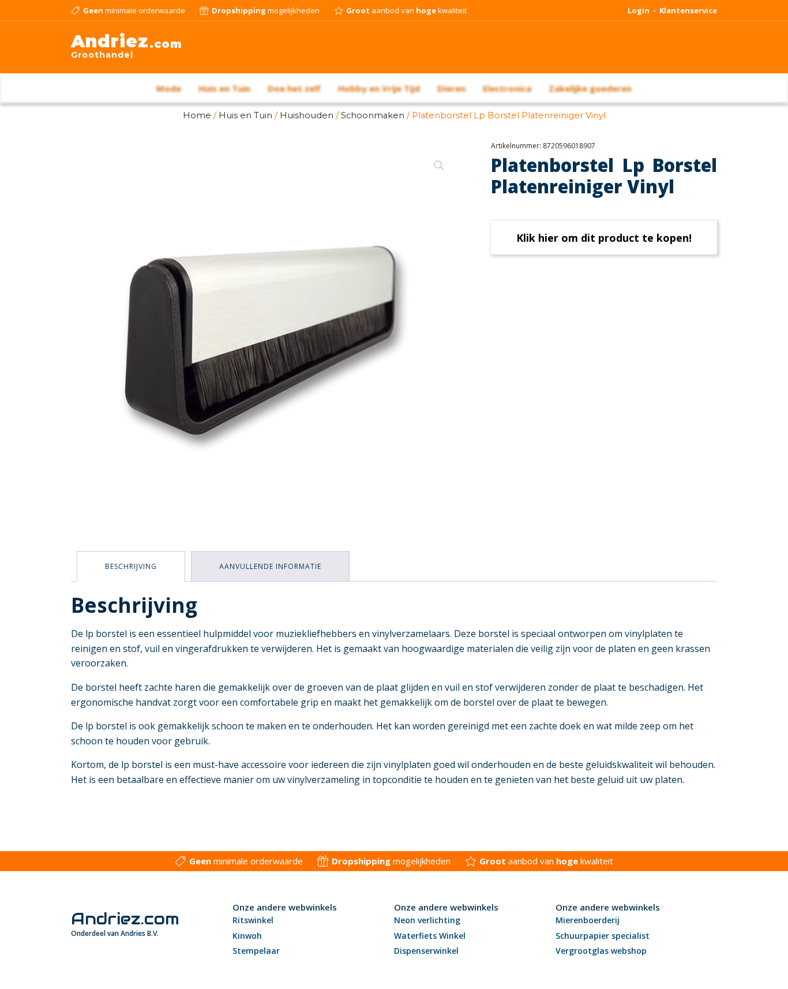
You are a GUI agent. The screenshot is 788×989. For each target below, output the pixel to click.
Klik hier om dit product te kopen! (604, 238)
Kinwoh (247, 935)
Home (197, 115)
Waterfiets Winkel (430, 935)
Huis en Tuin (245, 115)
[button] (439, 165)
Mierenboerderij (588, 920)
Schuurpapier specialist (603, 935)
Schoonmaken (372, 115)
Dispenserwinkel (426, 950)
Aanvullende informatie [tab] (270, 566)
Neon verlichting (427, 920)
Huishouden (306, 115)
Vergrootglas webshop (601, 950)
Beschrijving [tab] (131, 566)
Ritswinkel (252, 920)
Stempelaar (256, 950)
